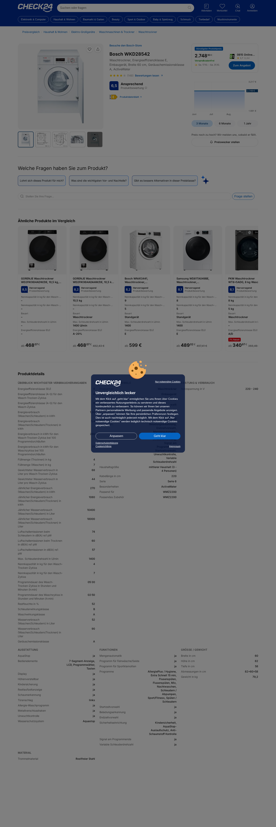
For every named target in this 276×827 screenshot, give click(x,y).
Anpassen (116, 436)
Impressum (174, 446)
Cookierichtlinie (104, 446)
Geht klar (160, 436)
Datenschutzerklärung (107, 443)
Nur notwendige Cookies (167, 381)
